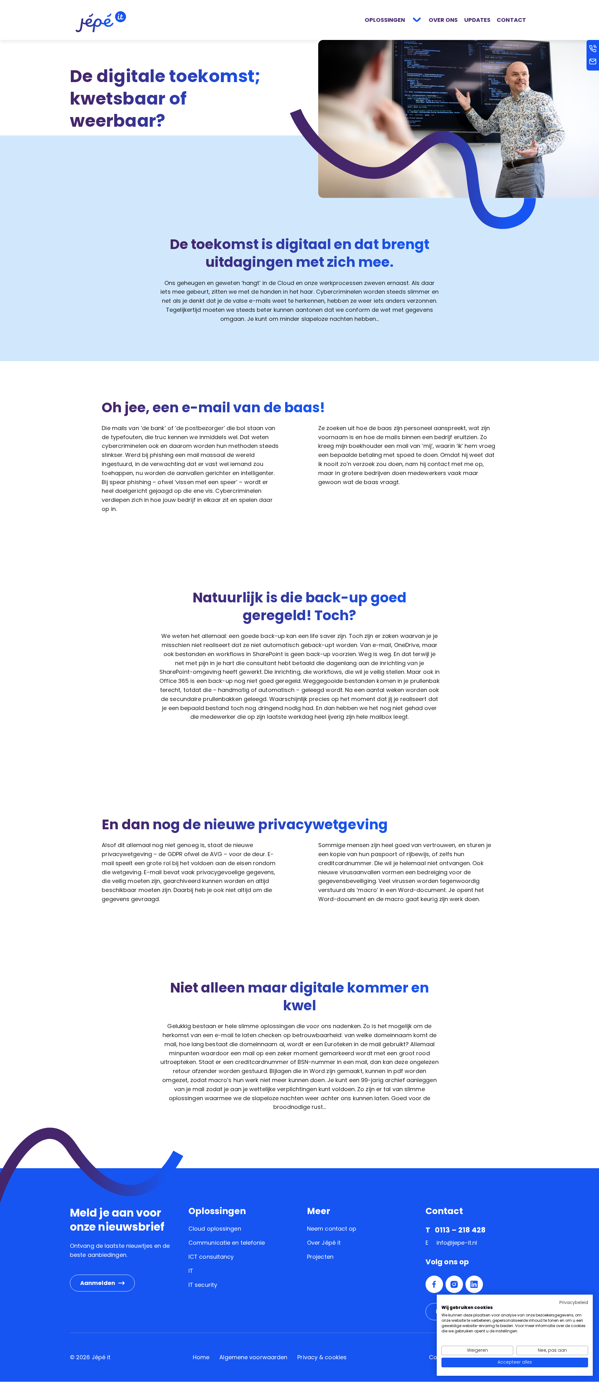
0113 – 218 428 (460, 1230)
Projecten (320, 1257)
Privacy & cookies (322, 1357)
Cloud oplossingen (214, 1229)
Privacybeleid (573, 1303)
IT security (202, 1285)
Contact (511, 20)
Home (201, 1357)
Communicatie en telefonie (226, 1243)
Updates (477, 20)
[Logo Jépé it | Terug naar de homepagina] (100, 21)
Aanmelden (97, 1283)
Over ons (443, 20)
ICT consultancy (211, 1257)
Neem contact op (332, 1229)
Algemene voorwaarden (253, 1357)
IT (190, 1271)
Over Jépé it (324, 1243)
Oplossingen (385, 20)
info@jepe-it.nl (456, 1243)
